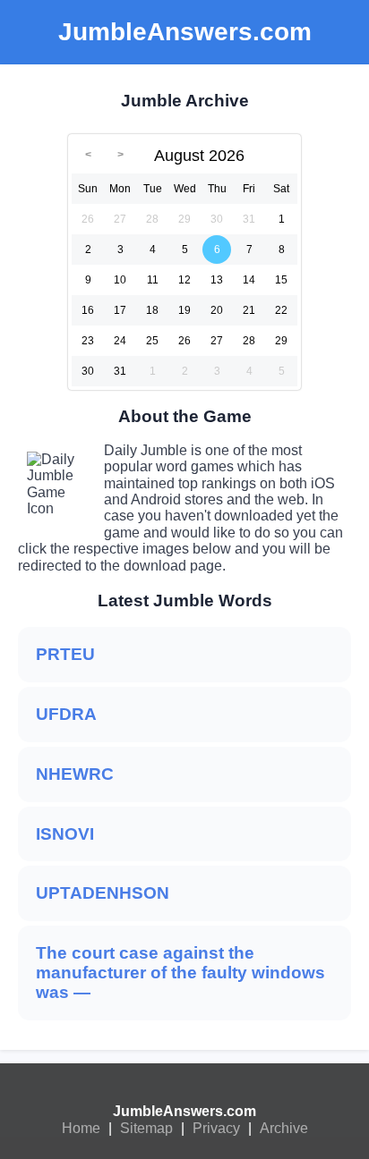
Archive (284, 1128)
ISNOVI (65, 834)
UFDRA (66, 714)
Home (81, 1128)
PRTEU (65, 654)
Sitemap (146, 1128)
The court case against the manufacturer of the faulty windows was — (180, 972)
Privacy (216, 1128)
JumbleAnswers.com (184, 1111)
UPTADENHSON (102, 893)
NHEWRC (75, 774)
